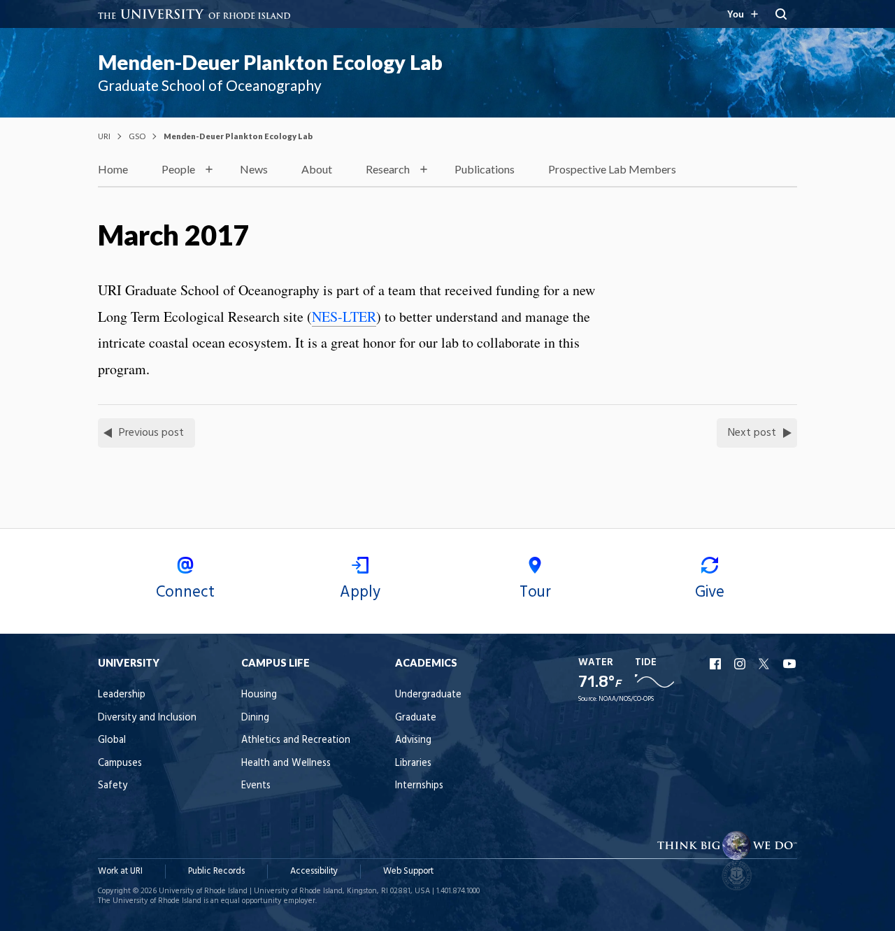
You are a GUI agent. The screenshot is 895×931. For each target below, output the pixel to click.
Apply (360, 592)
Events (256, 786)
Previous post (151, 433)
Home (113, 169)
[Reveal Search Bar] (781, 14)
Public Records (216, 871)
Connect (185, 592)
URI (104, 136)
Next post (752, 433)
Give (709, 592)
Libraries (413, 763)
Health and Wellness (286, 763)
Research (388, 169)
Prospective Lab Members (612, 169)
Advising (413, 740)
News (254, 169)
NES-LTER (344, 316)
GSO (137, 136)
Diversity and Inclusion (147, 718)
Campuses (120, 763)
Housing (259, 695)
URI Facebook (717, 663)
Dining (255, 718)
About (316, 169)
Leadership (121, 695)
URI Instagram (741, 663)
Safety (112, 786)
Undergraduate (428, 695)
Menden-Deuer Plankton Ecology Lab (270, 62)
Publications (484, 169)
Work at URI (120, 871)
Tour (535, 592)
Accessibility (314, 871)
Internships (419, 786)
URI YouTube (790, 663)
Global (112, 740)
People (178, 169)
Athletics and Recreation (295, 740)
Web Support (408, 871)
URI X (766, 663)
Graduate (415, 718)
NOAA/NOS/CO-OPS (626, 699)
